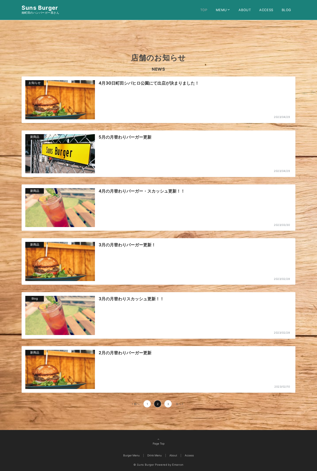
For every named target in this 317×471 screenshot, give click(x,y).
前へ (136, 404)
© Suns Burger (143, 464)
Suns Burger (40, 7)
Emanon (178, 464)
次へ (178, 404)
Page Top (159, 443)
